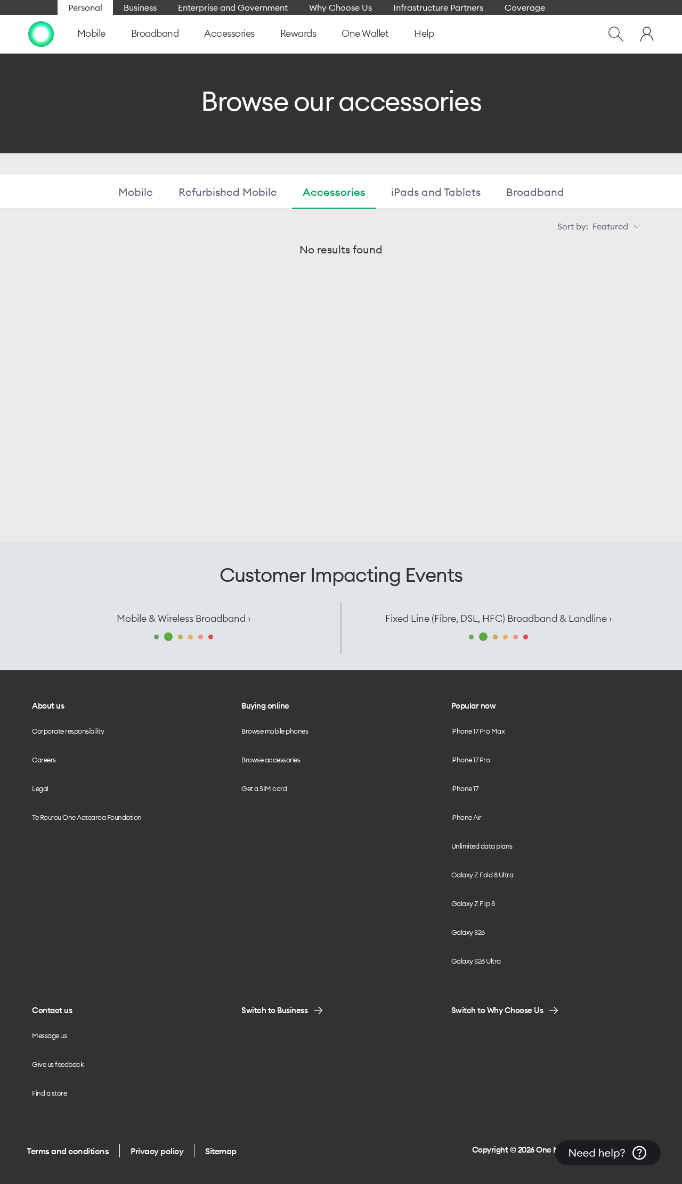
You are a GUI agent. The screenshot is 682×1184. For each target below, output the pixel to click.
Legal (40, 788)
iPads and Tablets (436, 192)
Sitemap (221, 1151)
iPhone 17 (464, 788)
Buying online (265, 706)
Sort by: (592, 226)
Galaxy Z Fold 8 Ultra (482, 874)
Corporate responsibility (68, 731)
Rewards (298, 33)
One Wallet (365, 33)
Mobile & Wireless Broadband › (183, 618)
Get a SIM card (264, 788)
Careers (44, 759)
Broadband (155, 33)
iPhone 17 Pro (470, 759)
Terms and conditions (68, 1151)
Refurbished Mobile (227, 192)
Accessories (229, 33)
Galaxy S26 (468, 932)
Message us (49, 1035)
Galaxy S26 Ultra (476, 961)
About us (48, 706)
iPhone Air (466, 817)
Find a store (49, 1093)
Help (424, 33)
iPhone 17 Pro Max (478, 731)
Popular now (473, 706)
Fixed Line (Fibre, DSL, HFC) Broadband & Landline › (498, 618)
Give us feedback (58, 1064)
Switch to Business (274, 1010)
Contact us (52, 1010)
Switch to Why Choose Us (497, 1010)
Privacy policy (157, 1151)
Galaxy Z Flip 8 (473, 903)
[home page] (41, 34)
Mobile (91, 33)
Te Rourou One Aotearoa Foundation (87, 817)
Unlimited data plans (482, 846)
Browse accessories (270, 759)
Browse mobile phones (274, 731)
